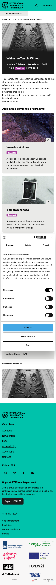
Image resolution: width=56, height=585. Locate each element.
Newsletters (8, 435)
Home (4, 19)
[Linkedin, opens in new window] (32, 472)
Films (14, 19)
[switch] (49, 298)
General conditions (11, 529)
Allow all (28, 327)
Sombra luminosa (18, 209)
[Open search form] (36, 5)
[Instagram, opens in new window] (5, 472)
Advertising (8, 451)
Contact (6, 456)
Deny (28, 345)
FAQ (4, 441)
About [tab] (46, 245)
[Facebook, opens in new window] (23, 472)
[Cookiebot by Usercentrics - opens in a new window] (34, 237)
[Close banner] (52, 237)
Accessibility (9, 446)
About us (7, 430)
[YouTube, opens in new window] (14, 472)
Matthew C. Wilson (16, 64)
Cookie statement (10, 520)
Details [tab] (28, 245)
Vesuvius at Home (18, 147)
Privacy (5, 533)
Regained (20, 68)
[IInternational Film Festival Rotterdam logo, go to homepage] (13, 5)
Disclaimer (7, 525)
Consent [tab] (10, 245)
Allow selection (28, 336)
